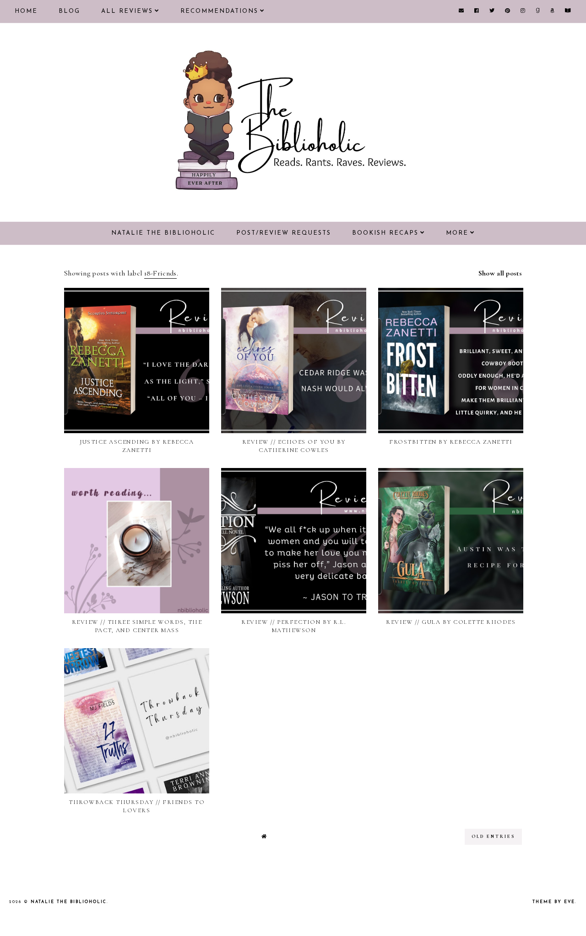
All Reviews (127, 11)
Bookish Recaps (385, 233)
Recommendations (219, 11)
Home (26, 11)
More (457, 233)
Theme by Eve (553, 902)
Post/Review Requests (283, 233)
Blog (69, 11)
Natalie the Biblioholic (163, 233)
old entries (493, 836)
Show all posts (500, 273)
